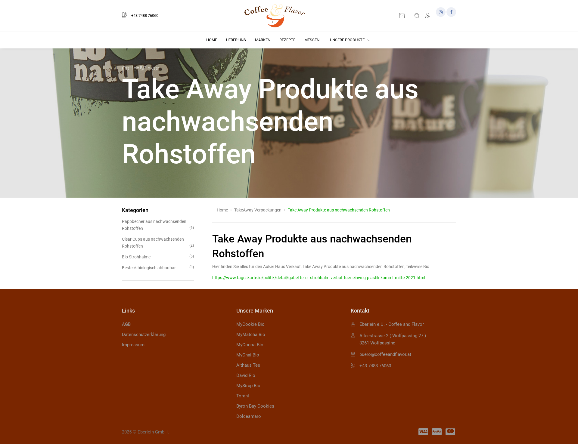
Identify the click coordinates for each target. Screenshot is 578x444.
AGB (126, 324)
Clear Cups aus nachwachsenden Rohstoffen (158, 242)
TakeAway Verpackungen (257, 210)
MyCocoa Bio (249, 344)
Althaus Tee (248, 365)
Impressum (133, 344)
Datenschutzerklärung (144, 334)
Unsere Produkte (347, 40)
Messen (311, 40)
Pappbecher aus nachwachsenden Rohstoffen (158, 224)
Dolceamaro (248, 416)
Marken (262, 40)
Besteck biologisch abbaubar (158, 267)
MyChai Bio (247, 355)
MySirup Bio (248, 385)
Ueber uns (236, 40)
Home (211, 40)
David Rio (245, 375)
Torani (242, 396)
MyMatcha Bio (250, 334)
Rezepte (287, 40)
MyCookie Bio (250, 324)
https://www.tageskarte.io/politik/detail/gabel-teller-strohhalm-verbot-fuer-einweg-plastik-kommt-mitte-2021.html (318, 277)
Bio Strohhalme (158, 256)
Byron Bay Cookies (255, 406)
